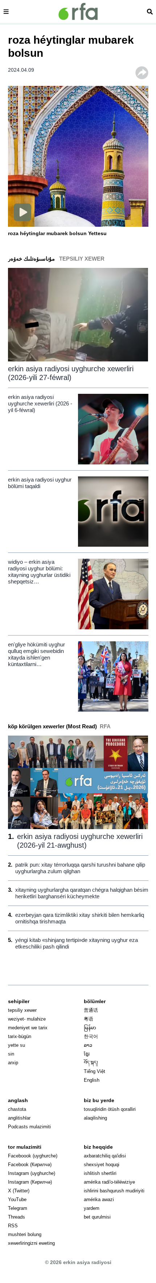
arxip (13, 1062)
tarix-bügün (19, 1036)
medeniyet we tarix (28, 1027)
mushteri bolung (24, 1234)
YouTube (17, 1199)
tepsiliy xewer (22, 1010)
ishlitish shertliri (100, 1173)
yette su (16, 1045)
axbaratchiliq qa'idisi (105, 1156)
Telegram (17, 1208)
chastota (17, 1109)
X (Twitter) (18, 1190)
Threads (16, 1217)
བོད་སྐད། (91, 1062)
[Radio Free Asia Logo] (78, 11)
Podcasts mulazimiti (29, 1126)
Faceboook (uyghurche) (32, 1156)
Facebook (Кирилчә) (30, 1164)
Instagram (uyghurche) (31, 1173)
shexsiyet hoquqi (101, 1164)
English (91, 1080)
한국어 (91, 1036)
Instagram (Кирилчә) (30, 1182)
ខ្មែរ (87, 1054)
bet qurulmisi (97, 1217)
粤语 (88, 1019)
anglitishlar (19, 1118)
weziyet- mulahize (27, 1019)
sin (11, 1054)
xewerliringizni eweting (31, 1243)
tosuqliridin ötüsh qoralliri (110, 1109)
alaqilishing (95, 1118)
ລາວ (88, 1045)
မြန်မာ (90, 1027)
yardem (91, 1208)
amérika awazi (99, 1199)
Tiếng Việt (94, 1071)
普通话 (91, 1010)
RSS (13, 1225)
